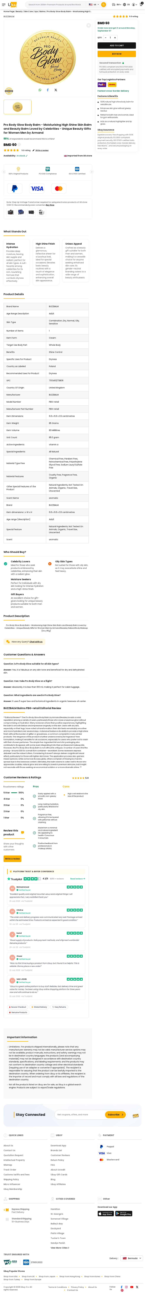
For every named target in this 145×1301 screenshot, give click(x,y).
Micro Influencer (12, 1184)
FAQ (53, 1164)
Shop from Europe (32, 1279)
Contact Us (9, 1150)
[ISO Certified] (31, 1262)
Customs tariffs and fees (17, 1174)
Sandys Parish (58, 1243)
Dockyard (56, 1228)
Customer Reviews (60, 1155)
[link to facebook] (48, 90)
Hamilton (55, 1209)
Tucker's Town (58, 1238)
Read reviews (76, 878)
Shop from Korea (92, 1276)
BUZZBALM (9, 16)
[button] (116, 4)
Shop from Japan (47, 1276)
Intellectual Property (14, 1160)
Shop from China (112, 1276)
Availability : (10, 155)
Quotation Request (13, 1155)
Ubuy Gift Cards (59, 1174)
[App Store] (106, 1214)
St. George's (57, 1214)
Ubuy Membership (13, 1189)
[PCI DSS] (10, 1262)
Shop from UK (28, 1276)
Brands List (56, 1150)
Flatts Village (57, 1233)
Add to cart (117, 45)
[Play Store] (123, 1214)
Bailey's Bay (57, 1223)
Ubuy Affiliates (58, 1184)
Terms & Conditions (57, 1287)
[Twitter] (137, 1287)
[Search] (103, 4)
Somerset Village (59, 1218)
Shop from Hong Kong (69, 1276)
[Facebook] (122, 1287)
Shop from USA (11, 1276)
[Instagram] (126, 1287)
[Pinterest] (122, 1290)
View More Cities (59, 1247)
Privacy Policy (77, 1287)
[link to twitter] (56, 90)
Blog (53, 1179)
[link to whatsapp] (40, 90)
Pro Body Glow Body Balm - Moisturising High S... (69, 11)
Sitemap (8, 1164)
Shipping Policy (11, 1179)
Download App (58, 1145)
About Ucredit (58, 1169)
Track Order (10, 1169)
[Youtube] (132, 1287)
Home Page (9, 11)
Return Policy (57, 1160)
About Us (8, 1145)
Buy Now (50, 205)
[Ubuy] (12, 5)
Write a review (12, 858)
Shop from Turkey (12, 1279)
